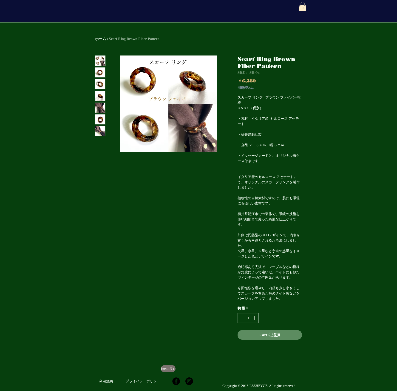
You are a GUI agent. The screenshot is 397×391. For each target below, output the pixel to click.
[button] (302, 6)
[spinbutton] (248, 318)
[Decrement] (241, 318)
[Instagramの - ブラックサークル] (189, 381)
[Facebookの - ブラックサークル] (176, 381)
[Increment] (254, 318)
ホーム (100, 39)
